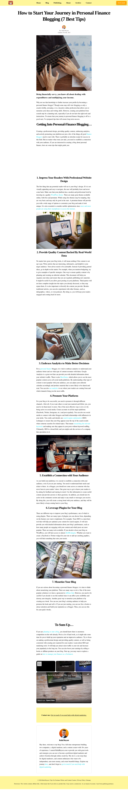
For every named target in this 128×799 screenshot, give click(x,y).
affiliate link (70, 593)
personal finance (45, 368)
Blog (47, 3)
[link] (39, 675)
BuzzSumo (64, 377)
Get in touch (121, 3)
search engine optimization (72, 418)
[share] (88, 674)
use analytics (53, 388)
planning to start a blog (51, 631)
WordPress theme (57, 195)
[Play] (85, 666)
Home (38, 3)
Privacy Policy (81, 780)
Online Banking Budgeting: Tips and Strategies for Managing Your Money (63, 675)
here (46, 764)
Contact (89, 3)
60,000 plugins (71, 533)
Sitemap (88, 780)
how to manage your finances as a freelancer (58, 654)
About (68, 3)
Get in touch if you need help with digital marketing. (69, 715)
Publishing (57, 3)
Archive (78, 3)
